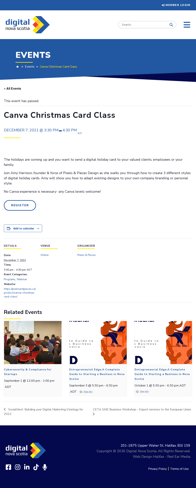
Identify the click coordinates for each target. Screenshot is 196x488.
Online (45, 255)
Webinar (22, 279)
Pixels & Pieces (86, 255)
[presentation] (32, 342)
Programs (9, 279)
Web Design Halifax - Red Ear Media (161, 456)
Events (29, 67)
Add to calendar (23, 228)
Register (20, 205)
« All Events (12, 88)
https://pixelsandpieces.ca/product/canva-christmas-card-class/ (20, 292)
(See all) (88, 391)
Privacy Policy (157, 469)
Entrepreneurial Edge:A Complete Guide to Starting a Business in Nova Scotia (97, 374)
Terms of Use (179, 469)
